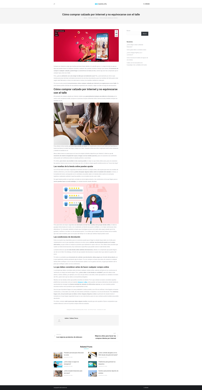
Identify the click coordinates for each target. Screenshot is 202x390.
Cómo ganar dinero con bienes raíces (136, 49)
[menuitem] (146, 3)
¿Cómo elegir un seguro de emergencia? (71, 363)
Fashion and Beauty (59, 31)
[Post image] (58, 355)
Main (56, 33)
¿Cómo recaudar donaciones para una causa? (73, 372)
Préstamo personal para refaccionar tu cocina (74, 354)
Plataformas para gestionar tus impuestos (107, 363)
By (92, 309)
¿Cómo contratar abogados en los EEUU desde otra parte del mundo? (108, 354)
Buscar (128, 30)
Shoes (56, 35)
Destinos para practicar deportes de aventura (108, 372)
